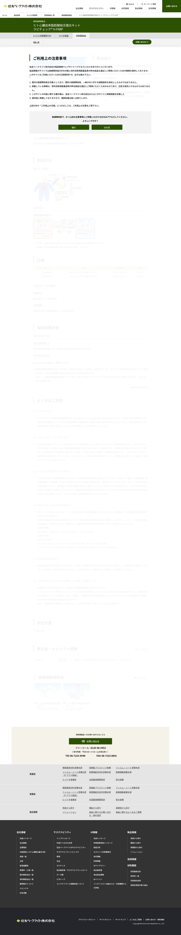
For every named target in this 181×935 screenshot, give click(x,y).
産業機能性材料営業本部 (100, 772)
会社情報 (21, 832)
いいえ (107, 127)
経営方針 (97, 847)
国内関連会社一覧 (26, 874)
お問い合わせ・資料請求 (154, 919)
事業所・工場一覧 (26, 870)
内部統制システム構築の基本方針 (33, 852)
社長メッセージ (26, 838)
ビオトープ (61, 879)
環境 (58, 856)
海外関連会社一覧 (26, 879)
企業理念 (23, 847)
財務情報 (97, 861)
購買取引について (26, 884)
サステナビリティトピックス (68, 852)
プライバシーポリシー (87, 919)
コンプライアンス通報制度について (70, 884)
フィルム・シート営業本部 (128, 767)
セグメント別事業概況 (102, 852)
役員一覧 (23, 856)
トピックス (24, 888)
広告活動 (23, 893)
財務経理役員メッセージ (103, 843)
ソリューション (69, 812)
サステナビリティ (62, 832)
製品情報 (17, 15)
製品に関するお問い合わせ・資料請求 (100, 814)
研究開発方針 (136, 871)
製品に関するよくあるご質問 (128, 812)
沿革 (21, 861)
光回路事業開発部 (97, 779)
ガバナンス (61, 865)
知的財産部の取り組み (139, 885)
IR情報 (93, 832)
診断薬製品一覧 (49, 15)
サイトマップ (120, 919)
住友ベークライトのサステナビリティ (71, 847)
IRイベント (98, 879)
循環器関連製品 (67, 15)
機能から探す (95, 807)
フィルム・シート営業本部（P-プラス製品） (74, 774)
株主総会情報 (99, 874)
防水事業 (120, 779)
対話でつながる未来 (64, 843)
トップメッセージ (63, 838)
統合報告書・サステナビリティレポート (72, 870)
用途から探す (68, 807)
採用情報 (131, 859)
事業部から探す (123, 807)
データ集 (60, 874)
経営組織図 (24, 865)
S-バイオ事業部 (32, 15)
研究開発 (131, 865)
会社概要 (23, 843)
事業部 (32, 773)
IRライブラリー (100, 865)
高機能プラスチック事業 (100, 767)
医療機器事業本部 (124, 772)
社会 (58, 861)
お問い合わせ (171, 6)
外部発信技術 (136, 880)
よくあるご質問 (136, 919)
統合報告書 (98, 870)
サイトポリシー (105, 919)
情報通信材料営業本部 (72, 767)
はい (74, 127)
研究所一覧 (135, 876)
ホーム (4, 15)
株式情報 (97, 856)
